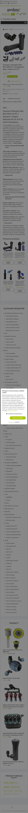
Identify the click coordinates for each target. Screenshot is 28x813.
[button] (14, 413)
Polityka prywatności (12, 410)
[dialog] (14, 406)
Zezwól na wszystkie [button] (18, 418)
